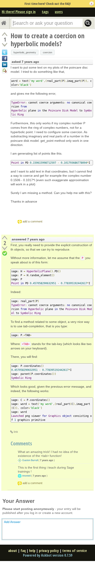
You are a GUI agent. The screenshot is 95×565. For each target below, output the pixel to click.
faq (23, 550)
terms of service (74, 550)
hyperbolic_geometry (24, 52)
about (12, 550)
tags (45, 11)
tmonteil (26, 475)
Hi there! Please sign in (19, 11)
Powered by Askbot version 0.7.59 (47, 555)
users (59, 11)
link (16, 431)
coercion (47, 52)
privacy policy (49, 550)
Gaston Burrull (30, 460)
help (32, 550)
